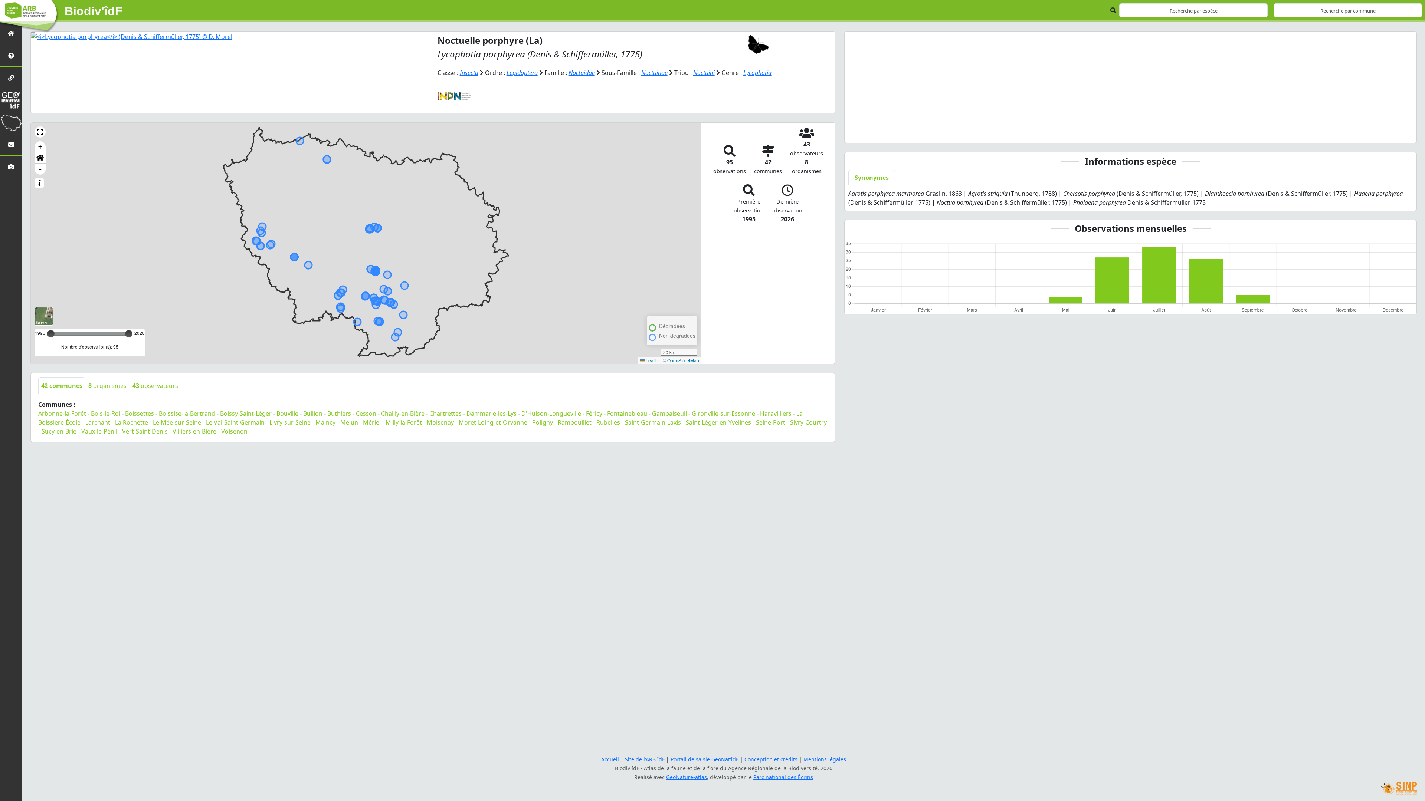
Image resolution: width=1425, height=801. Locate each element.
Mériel (372, 422)
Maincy (325, 422)
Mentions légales (824, 759)
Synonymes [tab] (872, 178)
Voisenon (234, 431)
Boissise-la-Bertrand (187, 413)
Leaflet (652, 360)
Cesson (366, 413)
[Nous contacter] (11, 144)
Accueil (610, 759)
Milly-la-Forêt (404, 422)
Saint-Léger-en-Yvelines (718, 422)
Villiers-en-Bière (194, 431)
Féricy (594, 413)
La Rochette (131, 422)
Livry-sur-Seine (290, 422)
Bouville (287, 413)
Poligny (542, 422)
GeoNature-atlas (686, 777)
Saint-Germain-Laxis (653, 422)
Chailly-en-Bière (403, 413)
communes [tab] (61, 386)
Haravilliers (776, 413)
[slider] (128, 333)
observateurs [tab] (155, 386)
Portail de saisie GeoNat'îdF (704, 759)
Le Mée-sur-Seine (177, 422)
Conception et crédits (770, 759)
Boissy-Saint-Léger (246, 413)
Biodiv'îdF (93, 11)
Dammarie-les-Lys (491, 413)
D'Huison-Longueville (551, 413)
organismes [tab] (107, 386)
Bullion (312, 413)
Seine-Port (770, 422)
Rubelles (608, 422)
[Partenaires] (11, 78)
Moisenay (440, 422)
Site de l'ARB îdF (645, 759)
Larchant (97, 422)
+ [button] (40, 147)
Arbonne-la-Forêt (62, 413)
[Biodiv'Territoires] (11, 122)
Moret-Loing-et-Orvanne (493, 422)
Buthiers (339, 413)
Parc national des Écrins (783, 777)
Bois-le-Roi (105, 413)
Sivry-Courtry (808, 422)
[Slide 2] (1137, 132)
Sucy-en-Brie (59, 431)
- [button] (40, 169)
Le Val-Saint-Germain (235, 422)
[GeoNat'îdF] (11, 100)
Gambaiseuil (669, 413)
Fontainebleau (627, 413)
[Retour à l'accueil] (11, 33)
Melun (349, 422)
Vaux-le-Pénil (99, 431)
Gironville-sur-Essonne (723, 413)
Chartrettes (445, 413)
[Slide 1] (1124, 132)
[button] (40, 132)
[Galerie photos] (11, 167)
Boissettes (139, 413)
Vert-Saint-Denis (145, 431)
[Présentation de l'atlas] (11, 55)
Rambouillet (575, 422)
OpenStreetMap (683, 360)
